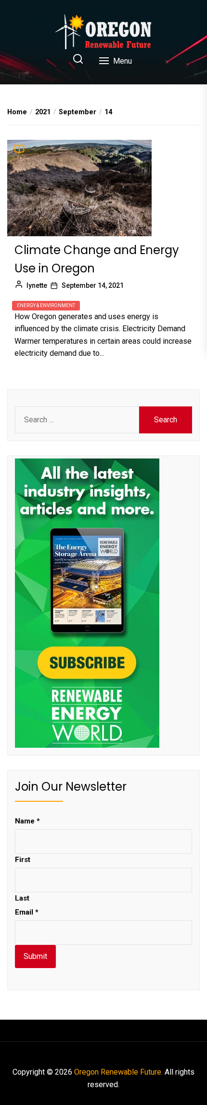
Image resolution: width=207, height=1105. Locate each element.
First (22, 859)
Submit (35, 956)
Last (22, 898)
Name (27, 821)
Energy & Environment (46, 305)
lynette (36, 285)
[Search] (78, 59)
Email (27, 912)
